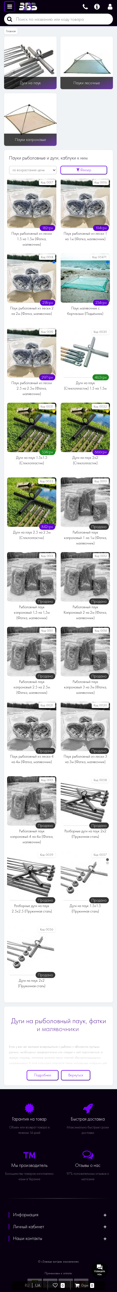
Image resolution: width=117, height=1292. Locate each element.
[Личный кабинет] (110, 6)
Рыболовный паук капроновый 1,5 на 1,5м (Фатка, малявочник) (32, 612)
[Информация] (97, 6)
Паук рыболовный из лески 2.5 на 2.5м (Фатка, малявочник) (31, 388)
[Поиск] (8, 19)
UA (37, 1285)
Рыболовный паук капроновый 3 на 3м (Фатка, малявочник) (85, 687)
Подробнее (42, 1075)
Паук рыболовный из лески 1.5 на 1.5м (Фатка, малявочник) (31, 239)
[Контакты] (85, 6)
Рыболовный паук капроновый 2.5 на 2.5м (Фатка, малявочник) (32, 687)
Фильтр (85, 170)
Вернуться (75, 1075)
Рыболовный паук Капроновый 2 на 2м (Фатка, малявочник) (85, 612)
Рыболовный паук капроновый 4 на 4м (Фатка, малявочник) (31, 836)
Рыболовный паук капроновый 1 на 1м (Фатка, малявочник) (85, 538)
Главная (11, 31)
